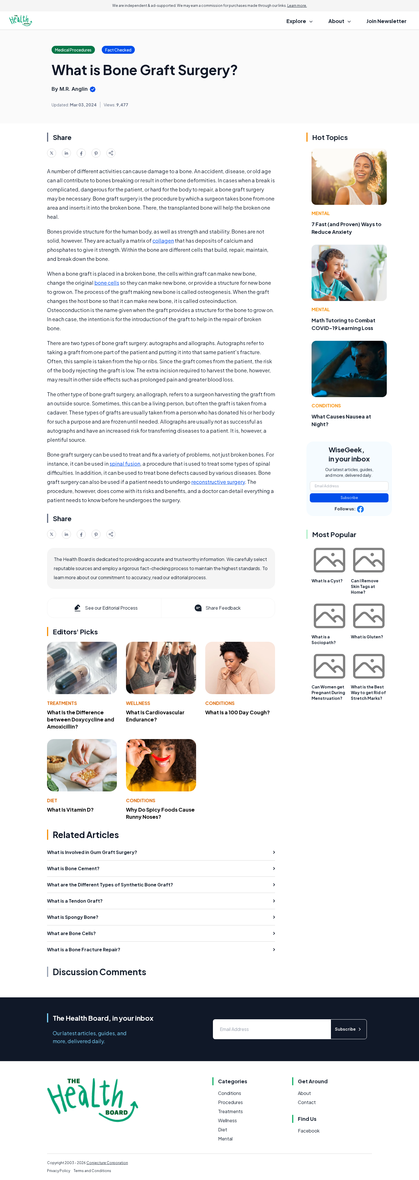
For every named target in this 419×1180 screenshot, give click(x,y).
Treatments (62, 703)
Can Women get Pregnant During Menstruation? (328, 692)
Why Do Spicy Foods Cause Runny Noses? (160, 813)
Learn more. (297, 5)
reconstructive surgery (218, 481)
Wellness (138, 703)
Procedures (230, 1102)
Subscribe (349, 498)
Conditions (220, 703)
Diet (52, 800)
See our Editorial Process (111, 608)
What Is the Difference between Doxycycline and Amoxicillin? (80, 719)
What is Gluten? (367, 636)
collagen (163, 240)
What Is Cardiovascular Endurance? (155, 716)
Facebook (309, 1131)
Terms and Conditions (92, 1171)
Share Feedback (223, 608)
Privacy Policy (58, 1171)
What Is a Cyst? (327, 580)
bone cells (106, 282)
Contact (307, 1102)
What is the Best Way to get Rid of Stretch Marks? (368, 692)
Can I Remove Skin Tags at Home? (365, 586)
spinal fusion (124, 463)
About (304, 1093)
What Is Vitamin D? (70, 809)
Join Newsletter (386, 21)
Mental (321, 213)
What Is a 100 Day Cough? (237, 712)
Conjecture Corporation (107, 1163)
